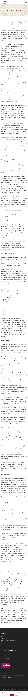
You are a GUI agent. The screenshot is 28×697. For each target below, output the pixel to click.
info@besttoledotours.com (10, 640)
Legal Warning (5, 658)
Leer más (16, 695)
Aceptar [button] (12, 695)
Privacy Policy (4, 655)
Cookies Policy (5, 653)
